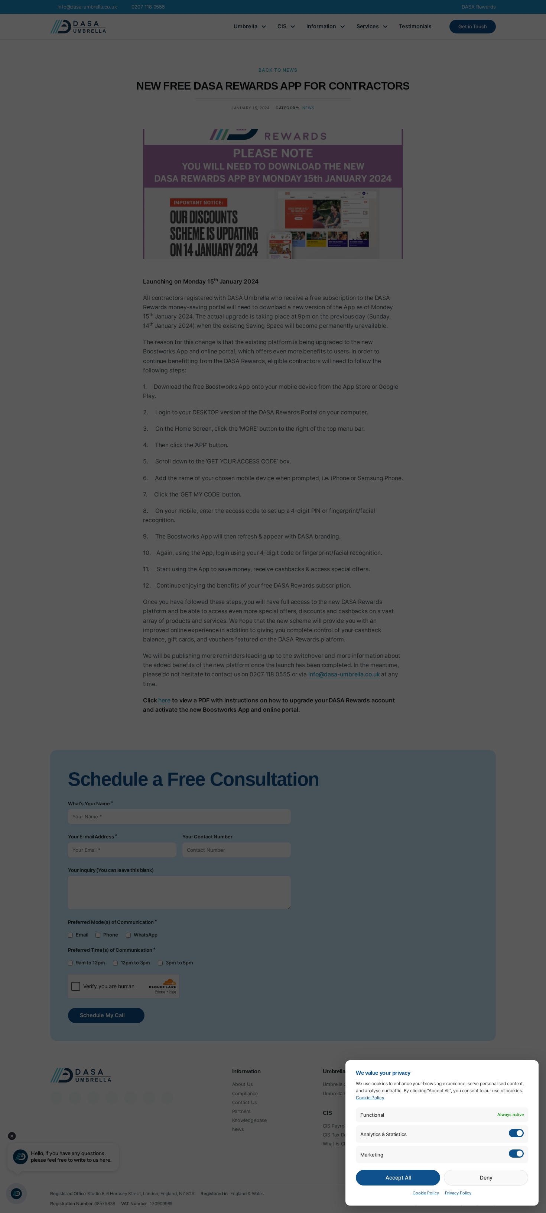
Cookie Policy (370, 1097)
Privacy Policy (458, 1193)
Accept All (398, 1177)
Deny (486, 1177)
